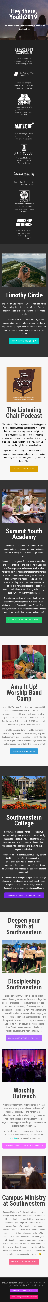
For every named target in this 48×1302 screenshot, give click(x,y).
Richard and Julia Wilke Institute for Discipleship (25, 1284)
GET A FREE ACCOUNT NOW (24, 341)
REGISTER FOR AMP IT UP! (24, 751)
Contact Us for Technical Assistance (24, 1290)
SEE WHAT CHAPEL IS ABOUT (24, 1261)
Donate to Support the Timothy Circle (24, 1297)
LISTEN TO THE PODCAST (24, 468)
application (12, 1138)
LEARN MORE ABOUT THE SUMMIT (24, 619)
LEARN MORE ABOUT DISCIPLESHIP (24, 1038)
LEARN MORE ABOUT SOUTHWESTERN (24, 895)
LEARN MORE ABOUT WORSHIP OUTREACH (24, 1145)
